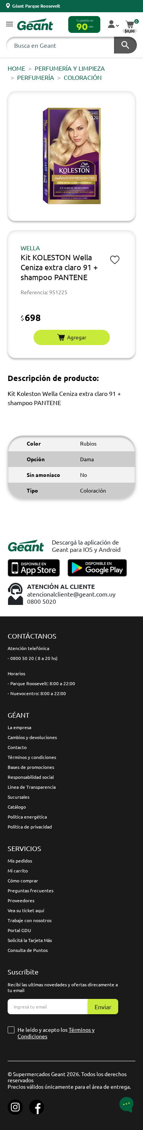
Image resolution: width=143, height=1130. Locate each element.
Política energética (27, 816)
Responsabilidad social (31, 777)
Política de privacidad (30, 826)
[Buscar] (125, 45)
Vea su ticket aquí (26, 910)
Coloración (83, 77)
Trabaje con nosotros (29, 920)
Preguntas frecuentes (30, 890)
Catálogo (17, 806)
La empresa (19, 727)
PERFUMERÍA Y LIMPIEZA (70, 68)
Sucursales (18, 796)
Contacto (17, 747)
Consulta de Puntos (28, 950)
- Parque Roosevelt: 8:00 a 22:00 (41, 683)
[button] (9, 25)
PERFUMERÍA (35, 77)
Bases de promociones (31, 767)
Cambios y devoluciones (32, 737)
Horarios (16, 673)
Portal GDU (19, 930)
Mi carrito (18, 870)
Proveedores (21, 900)
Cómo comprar (23, 880)
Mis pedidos (20, 860)
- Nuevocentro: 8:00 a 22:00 (37, 693)
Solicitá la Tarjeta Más (30, 940)
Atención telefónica (28, 648)
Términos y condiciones (32, 757)
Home (16, 68)
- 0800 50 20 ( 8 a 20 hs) (33, 658)
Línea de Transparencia (32, 787)
